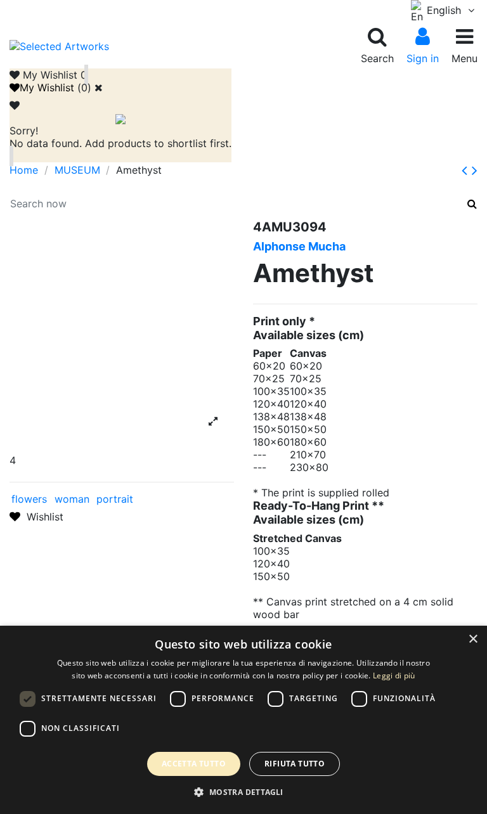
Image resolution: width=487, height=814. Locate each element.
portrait (114, 499)
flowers (29, 499)
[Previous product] (467, 170)
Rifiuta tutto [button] (294, 763)
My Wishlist (47, 87)
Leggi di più (394, 675)
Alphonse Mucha (299, 246)
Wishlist (41, 516)
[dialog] (243, 720)
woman (72, 499)
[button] (243, 792)
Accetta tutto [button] (194, 763)
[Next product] (474, 170)
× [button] (472, 639)
